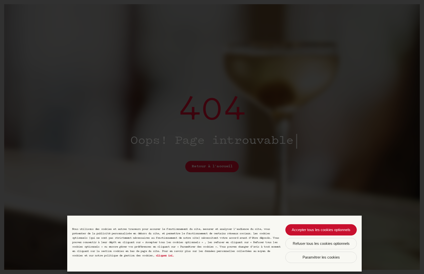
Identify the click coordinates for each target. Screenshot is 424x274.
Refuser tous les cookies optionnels (321, 243)
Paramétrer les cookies (321, 257)
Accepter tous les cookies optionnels (321, 230)
